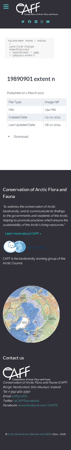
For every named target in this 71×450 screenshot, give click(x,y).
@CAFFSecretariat (26, 401)
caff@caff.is (19, 396)
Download (21, 136)
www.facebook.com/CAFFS (37, 405)
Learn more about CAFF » (23, 233)
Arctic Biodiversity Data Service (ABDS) (30, 434)
